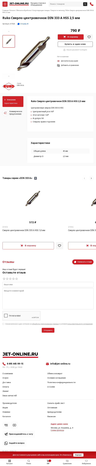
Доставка (6, 382)
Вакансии (51, 416)
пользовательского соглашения (79, 324)
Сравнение (67, 463)
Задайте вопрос (17, 443)
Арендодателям (54, 412)
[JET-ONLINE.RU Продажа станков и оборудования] (19, 4)
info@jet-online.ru (60, 363)
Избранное (86, 463)
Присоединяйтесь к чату (21, 434)
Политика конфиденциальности (61, 382)
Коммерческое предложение (15, 112)
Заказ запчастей (9, 395)
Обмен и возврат (54, 373)
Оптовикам (52, 407)
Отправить (48, 330)
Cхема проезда (57, 430)
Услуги (5, 378)
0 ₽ (48, 463)
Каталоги (6, 416)
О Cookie (51, 387)
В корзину (73, 37)
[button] (8, 31)
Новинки (6, 412)
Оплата (5, 387)
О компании (7, 373)
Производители (9, 403)
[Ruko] (8, 86)
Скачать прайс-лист (56, 403)
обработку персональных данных (45, 324)
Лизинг (5, 391)
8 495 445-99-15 (15, 363)
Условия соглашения (56, 378)
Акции (5, 407)
